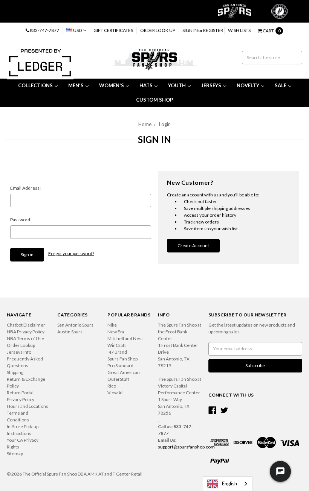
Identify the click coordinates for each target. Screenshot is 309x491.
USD (77, 30)
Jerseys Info (19, 352)
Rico (111, 386)
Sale (280, 85)
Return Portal (20, 392)
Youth (177, 85)
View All (115, 392)
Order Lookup (21, 345)
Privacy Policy (20, 399)
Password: (20, 219)
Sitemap (15, 453)
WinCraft (116, 345)
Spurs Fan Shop (122, 359)
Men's (76, 85)
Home (144, 124)
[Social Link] (212, 410)
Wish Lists (239, 30)
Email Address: (25, 188)
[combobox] (227, 483)
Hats (146, 85)
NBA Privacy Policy (25, 331)
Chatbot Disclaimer (26, 325)
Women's (111, 85)
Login (165, 124)
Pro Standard (120, 365)
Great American (123, 372)
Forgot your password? (71, 253)
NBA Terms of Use (25, 338)
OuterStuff (118, 379)
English (229, 483)
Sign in (190, 30)
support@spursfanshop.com (186, 447)
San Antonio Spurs (75, 325)
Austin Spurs (70, 331)
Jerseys (211, 85)
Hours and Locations (27, 406)
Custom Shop (154, 100)
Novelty (248, 85)
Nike (112, 325)
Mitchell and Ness (125, 338)
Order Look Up (157, 30)
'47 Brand (117, 352)
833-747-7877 (44, 30)
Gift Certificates (113, 30)
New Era (115, 331)
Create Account (193, 245)
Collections (35, 85)
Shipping (15, 372)
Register (213, 30)
